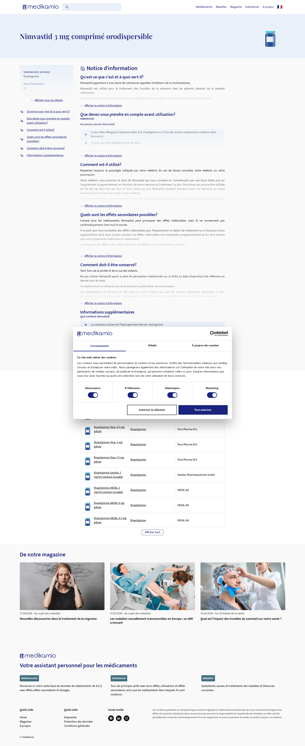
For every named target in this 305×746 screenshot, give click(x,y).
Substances (252, 7)
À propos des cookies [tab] (205, 345)
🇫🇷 (279, 7)
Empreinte (70, 717)
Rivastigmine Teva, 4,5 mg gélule (109, 429)
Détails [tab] (152, 345)
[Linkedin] (119, 718)
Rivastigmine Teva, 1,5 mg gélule (109, 460)
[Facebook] (111, 718)
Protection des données (78, 722)
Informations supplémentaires (45, 155)
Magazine (236, 7)
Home (23, 717)
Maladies (221, 7)
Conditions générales (77, 726)
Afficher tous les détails (49, 100)
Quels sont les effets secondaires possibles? (47, 139)
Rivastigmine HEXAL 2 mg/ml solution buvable (108, 490)
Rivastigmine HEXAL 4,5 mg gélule (110, 520)
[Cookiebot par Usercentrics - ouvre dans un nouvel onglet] (212, 333)
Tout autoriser (203, 409)
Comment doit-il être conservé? (46, 148)
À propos (25, 726)
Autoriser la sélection (152, 409)
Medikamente (204, 7)
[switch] (133, 395)
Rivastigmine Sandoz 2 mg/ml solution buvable (108, 475)
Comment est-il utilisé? (41, 130)
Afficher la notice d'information (103, 105)
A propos (268, 7)
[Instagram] (126, 718)
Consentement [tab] (99, 345)
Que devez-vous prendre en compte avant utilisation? (48, 121)
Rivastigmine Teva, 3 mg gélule (108, 444)
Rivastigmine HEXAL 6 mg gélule (109, 505)
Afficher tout (152, 532)
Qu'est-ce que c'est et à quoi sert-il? (48, 112)
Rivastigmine (138, 429)
